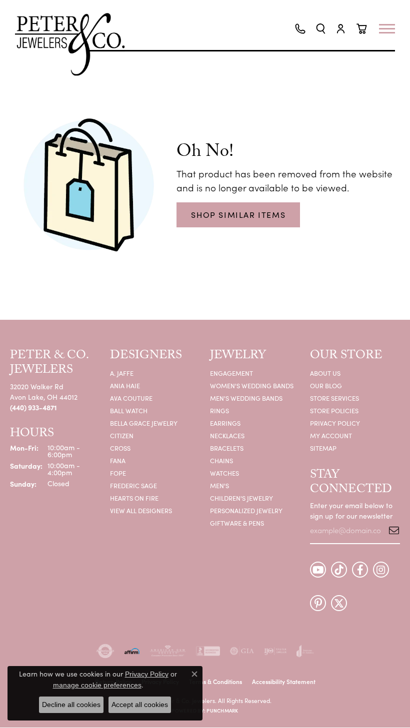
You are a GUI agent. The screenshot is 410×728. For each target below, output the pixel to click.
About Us (325, 373)
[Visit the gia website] (242, 651)
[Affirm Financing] (132, 651)
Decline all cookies (71, 705)
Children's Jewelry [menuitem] (241, 498)
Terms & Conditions (215, 681)
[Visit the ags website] (168, 651)
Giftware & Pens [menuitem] (237, 523)
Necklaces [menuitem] (227, 435)
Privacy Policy (335, 423)
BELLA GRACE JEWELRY (144, 423)
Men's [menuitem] (219, 485)
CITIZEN (122, 435)
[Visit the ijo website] (275, 651)
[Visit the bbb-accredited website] (208, 651)
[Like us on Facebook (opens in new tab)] (360, 570)
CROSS (120, 448)
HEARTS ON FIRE (134, 498)
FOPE (118, 473)
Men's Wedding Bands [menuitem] (246, 398)
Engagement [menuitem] (231, 373)
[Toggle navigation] (392, 28)
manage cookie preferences (97, 685)
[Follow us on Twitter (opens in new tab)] (339, 603)
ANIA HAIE (125, 385)
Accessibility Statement (284, 681)
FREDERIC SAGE (133, 485)
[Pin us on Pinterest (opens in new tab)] (318, 603)
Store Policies (334, 410)
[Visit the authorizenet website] (105, 651)
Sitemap (323, 448)
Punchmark (222, 710)
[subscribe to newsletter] (390, 530)
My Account (331, 435)
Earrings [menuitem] (225, 423)
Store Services (334, 398)
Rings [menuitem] (219, 410)
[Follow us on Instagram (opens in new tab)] (381, 570)
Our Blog (326, 385)
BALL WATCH (129, 410)
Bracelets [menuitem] (227, 448)
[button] (321, 28)
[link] (300, 28)
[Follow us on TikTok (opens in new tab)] (339, 570)
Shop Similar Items (238, 214)
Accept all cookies (140, 705)
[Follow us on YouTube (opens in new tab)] (318, 570)
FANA (118, 460)
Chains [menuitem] (221, 460)
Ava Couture (131, 398)
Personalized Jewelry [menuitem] (246, 510)
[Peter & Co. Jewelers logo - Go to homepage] (75, 44)
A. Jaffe (122, 373)
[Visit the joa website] (305, 651)
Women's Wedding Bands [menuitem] (252, 385)
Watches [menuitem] (224, 473)
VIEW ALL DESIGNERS (141, 510)
